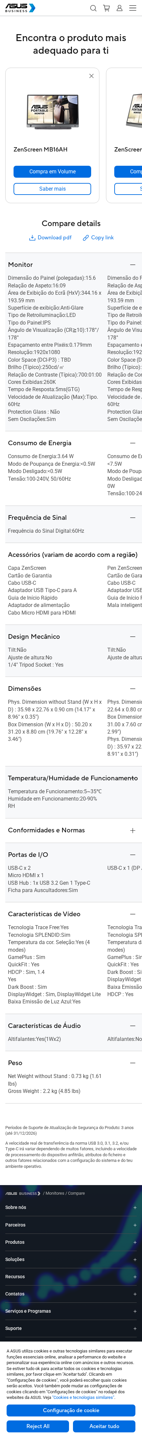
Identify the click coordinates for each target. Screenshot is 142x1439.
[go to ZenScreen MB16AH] (52, 112)
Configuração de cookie (71, 1410)
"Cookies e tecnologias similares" (83, 1397)
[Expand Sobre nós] (135, 1207)
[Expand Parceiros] (135, 1225)
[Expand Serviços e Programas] (135, 1311)
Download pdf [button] (54, 237)
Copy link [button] (102, 237)
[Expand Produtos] (135, 1242)
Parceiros (15, 1225)
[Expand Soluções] (135, 1259)
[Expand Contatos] (135, 1294)
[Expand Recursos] (135, 1277)
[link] (52, 189)
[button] (93, 8)
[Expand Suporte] (135, 1328)
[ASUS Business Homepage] (20, 8)
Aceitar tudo (104, 1426)
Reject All (38, 1426)
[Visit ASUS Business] (24, 1193)
